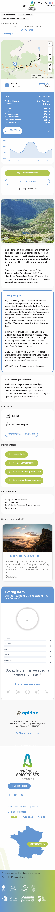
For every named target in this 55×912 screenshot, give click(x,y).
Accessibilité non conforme (14, 877)
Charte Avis (35, 873)
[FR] (51, 3)
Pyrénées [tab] (27, 817)
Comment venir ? (37, 844)
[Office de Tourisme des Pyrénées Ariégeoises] (32, 6)
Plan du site (23, 873)
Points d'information (17, 807)
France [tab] (13, 817)
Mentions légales (9, 873)
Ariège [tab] (41, 817)
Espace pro (33, 807)
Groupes (11, 812)
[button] (51, 3)
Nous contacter (18, 786)
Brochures (21, 812)
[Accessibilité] (46, 3)
